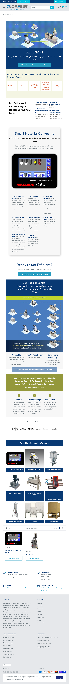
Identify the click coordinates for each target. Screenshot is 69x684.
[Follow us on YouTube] (14, 672)
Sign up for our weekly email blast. (17, 588)
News (39, 620)
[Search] (52, 7)
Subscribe (61, 1)
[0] (62, 7)
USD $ (5, 664)
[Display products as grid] (59, 528)
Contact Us (40, 623)
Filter (10, 528)
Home (5, 14)
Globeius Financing (9, 637)
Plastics (39, 603)
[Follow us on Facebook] (4, 672)
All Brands (40, 617)
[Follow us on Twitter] (8, 672)
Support (39, 614)
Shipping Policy (8, 648)
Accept (60, 678)
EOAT (39, 611)
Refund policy (7, 657)
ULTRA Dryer (29, 554)
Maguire (7, 548)
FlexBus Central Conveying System (13, 551)
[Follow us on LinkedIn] (17, 672)
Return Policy (7, 646)
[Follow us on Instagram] (11, 672)
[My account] (58, 7)
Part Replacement (8, 640)
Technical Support (8, 643)
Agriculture (40, 606)
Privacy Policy (7, 651)
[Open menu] (4, 7)
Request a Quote (14, 558)
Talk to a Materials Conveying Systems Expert (34, 65)
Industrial (40, 609)
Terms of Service (8, 654)
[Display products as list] (62, 528)
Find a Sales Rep (23, 1)
